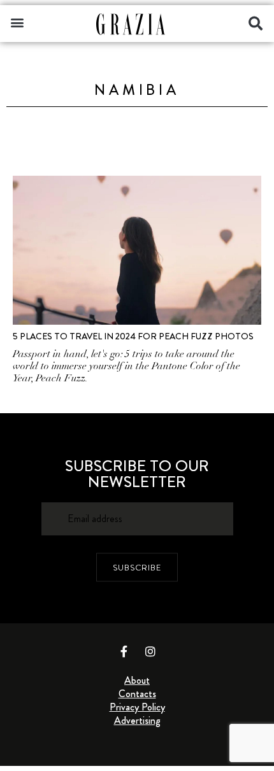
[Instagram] (150, 651)
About (137, 680)
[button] (16, 21)
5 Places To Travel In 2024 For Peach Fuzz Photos (133, 336)
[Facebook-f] (124, 651)
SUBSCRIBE (137, 568)
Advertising (137, 720)
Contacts (137, 693)
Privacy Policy (137, 707)
